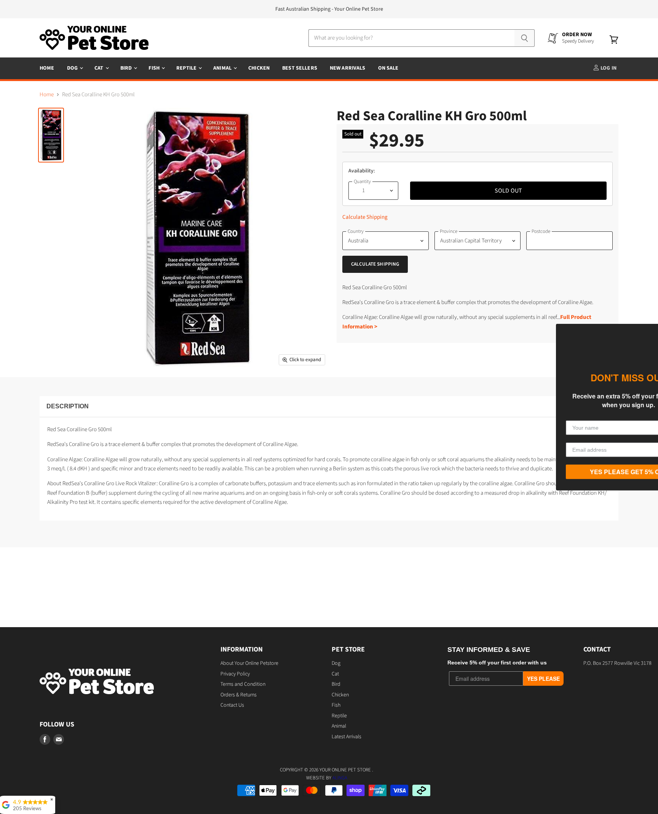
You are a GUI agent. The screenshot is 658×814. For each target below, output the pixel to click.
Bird (126, 68)
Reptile (187, 68)
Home (47, 68)
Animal (223, 68)
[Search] (524, 38)
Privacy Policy (235, 674)
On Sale (388, 68)
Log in (607, 68)
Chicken (259, 68)
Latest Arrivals (346, 737)
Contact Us (232, 705)
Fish (155, 68)
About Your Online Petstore (249, 663)
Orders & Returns (238, 695)
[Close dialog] (651, 330)
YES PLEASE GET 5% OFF (585, 471)
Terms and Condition (242, 684)
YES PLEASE (543, 678)
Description (67, 406)
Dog (73, 68)
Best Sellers (299, 68)
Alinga (339, 777)
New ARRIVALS (348, 68)
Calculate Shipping (365, 217)
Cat (99, 68)
